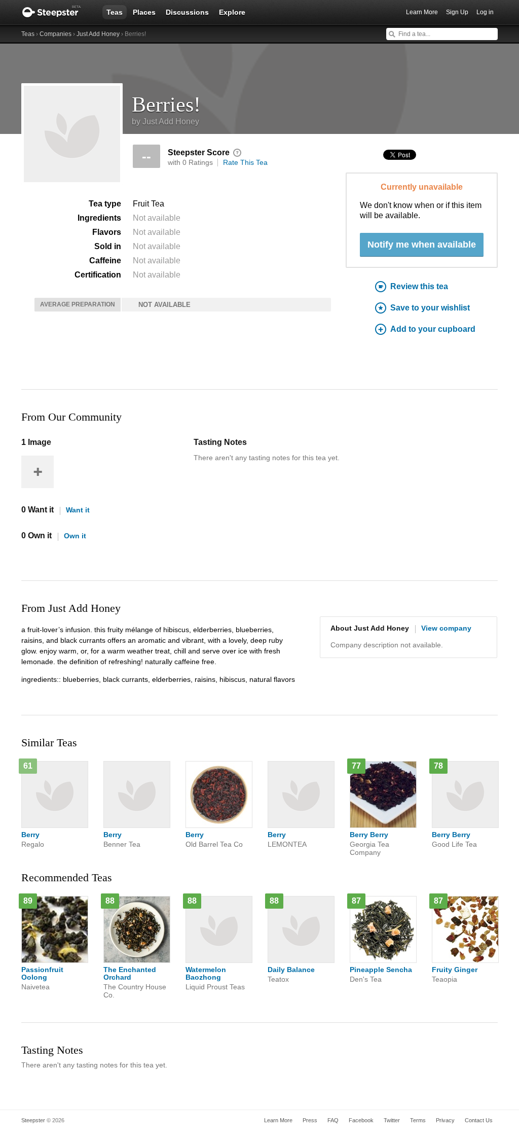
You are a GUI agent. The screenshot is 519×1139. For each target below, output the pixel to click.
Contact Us (479, 1120)
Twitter (392, 1120)
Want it (78, 510)
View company (446, 628)
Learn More (422, 12)
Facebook (361, 1120)
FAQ (333, 1120)
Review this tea (419, 286)
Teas (114, 12)
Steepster (56, 12)
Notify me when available (421, 244)
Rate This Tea (245, 162)
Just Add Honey (98, 34)
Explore (232, 12)
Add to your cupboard (432, 329)
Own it (75, 536)
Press (310, 1120)
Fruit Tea (148, 203)
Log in (485, 12)
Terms (418, 1120)
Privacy (445, 1120)
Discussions (187, 12)
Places (144, 12)
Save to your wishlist (430, 307)
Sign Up (457, 12)
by (165, 121)
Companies (55, 34)
